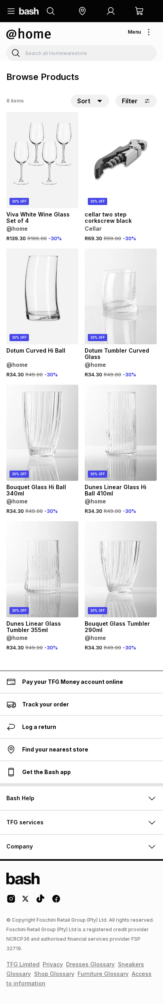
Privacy (53, 964)
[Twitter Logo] (25, 901)
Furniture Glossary (103, 973)
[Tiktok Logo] (40, 901)
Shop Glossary (54, 973)
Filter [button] (130, 101)
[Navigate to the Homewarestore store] (28, 33)
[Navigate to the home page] (29, 11)
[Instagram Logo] (11, 901)
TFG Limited (23, 964)
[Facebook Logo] (56, 901)
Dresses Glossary (90, 964)
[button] (82, 11)
